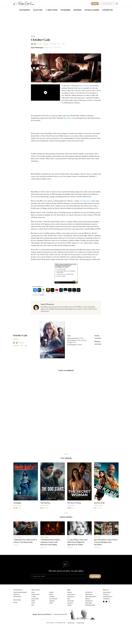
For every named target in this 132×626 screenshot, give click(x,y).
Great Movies (52, 10)
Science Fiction (53, 598)
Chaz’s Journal (71, 594)
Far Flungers (70, 600)
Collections (37, 10)
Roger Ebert (88, 603)
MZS (68, 598)
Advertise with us (107, 596)
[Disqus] (66, 431)
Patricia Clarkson (84, 86)
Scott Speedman (85, 201)
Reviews (33, 36)
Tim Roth (80, 243)
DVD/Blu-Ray (88, 592)
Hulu (32, 605)
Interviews (77, 10)
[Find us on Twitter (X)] (109, 601)
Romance (52, 596)
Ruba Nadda (67, 118)
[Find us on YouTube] (106, 601)
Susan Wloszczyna (37, 47)
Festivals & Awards (92, 10)
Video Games (88, 594)
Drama (46, 44)
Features (87, 598)
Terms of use (71, 622)
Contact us (106, 594)
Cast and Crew (17, 596)
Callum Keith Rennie (72, 338)
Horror (33, 603)
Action (33, 592)
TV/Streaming (65, 10)
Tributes (69, 605)
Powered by (35, 295)
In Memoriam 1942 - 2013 (60, 614)
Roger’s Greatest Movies (20, 592)
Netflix (51, 594)
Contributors (107, 10)
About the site (107, 592)
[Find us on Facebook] (103, 601)
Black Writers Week (90, 596)
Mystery (51, 592)
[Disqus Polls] (66, 393)
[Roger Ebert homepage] (23, 3)
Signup (95, 3)
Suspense (51, 600)
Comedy (33, 596)
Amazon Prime (35, 594)
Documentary (35, 598)
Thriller (51, 603)
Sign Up (15, 602)
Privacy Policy (80, 622)
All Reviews (16, 594)
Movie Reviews (24, 10)
